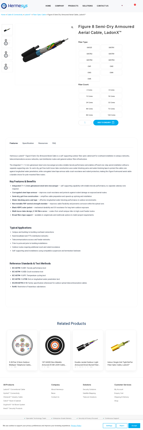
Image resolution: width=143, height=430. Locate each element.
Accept (134, 426)
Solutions (87, 6)
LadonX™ (27, 15)
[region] (71, 425)
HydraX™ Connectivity (11, 393)
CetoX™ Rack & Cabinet (12, 401)
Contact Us (102, 6)
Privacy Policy (76, 426)
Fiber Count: (83, 84)
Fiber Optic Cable (39, 15)
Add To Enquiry (104, 123)
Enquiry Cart (119, 393)
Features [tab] (14, 143)
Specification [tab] (28, 143)
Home (48, 6)
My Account (119, 389)
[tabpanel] (71, 227)
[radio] (89, 47)
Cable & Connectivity (15, 15)
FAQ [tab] (54, 143)
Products (73, 6)
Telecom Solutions (90, 397)
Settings (109, 426)
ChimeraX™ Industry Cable (13, 397)
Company (59, 6)
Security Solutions (90, 389)
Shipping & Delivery (121, 397)
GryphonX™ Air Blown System (14, 405)
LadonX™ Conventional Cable (14, 389)
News (53, 393)
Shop (116, 401)
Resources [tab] (43, 143)
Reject (122, 426)
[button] (129, 6)
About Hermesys (57, 389)
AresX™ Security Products (13, 408)
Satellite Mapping (89, 393)
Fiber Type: (83, 42)
